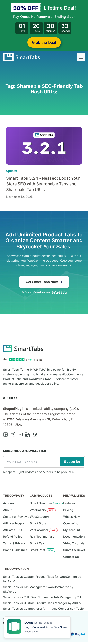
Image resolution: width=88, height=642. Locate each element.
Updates (12, 171)
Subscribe (72, 461)
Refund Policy (60, 292)
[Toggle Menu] (81, 57)
